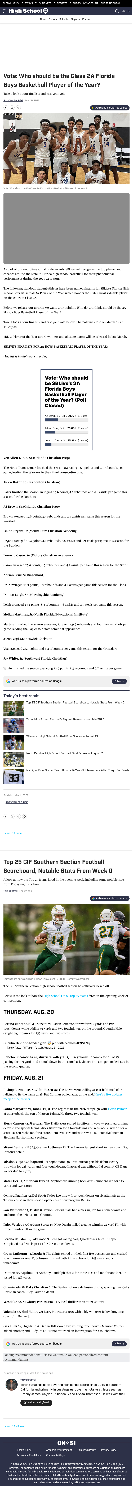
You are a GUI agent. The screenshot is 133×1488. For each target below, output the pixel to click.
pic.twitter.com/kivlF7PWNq (71, 1043)
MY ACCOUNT (90, 3)
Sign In (126, 11)
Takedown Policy (86, 1450)
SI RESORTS (60, 3)
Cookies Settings (55, 1455)
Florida (18, 833)
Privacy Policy (108, 1450)
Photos (86, 19)
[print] (24, 816)
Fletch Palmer (117, 1109)
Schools (63, 19)
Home (6, 833)
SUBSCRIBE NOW (110, 3)
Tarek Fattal (10, 891)
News (43, 19)
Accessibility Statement (59, 1450)
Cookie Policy (24, 1450)
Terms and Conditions (29, 1455)
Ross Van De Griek (13, 100)
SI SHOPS (75, 3)
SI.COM (7, 3)
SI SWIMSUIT (29, 3)
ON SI (16, 3)
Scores (53, 19)
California (19, 1426)
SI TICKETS (45, 3)
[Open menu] (5, 11)
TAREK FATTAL (28, 1380)
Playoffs (75, 19)
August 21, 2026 (53, 1047)
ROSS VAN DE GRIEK (17, 802)
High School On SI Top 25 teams (66, 996)
